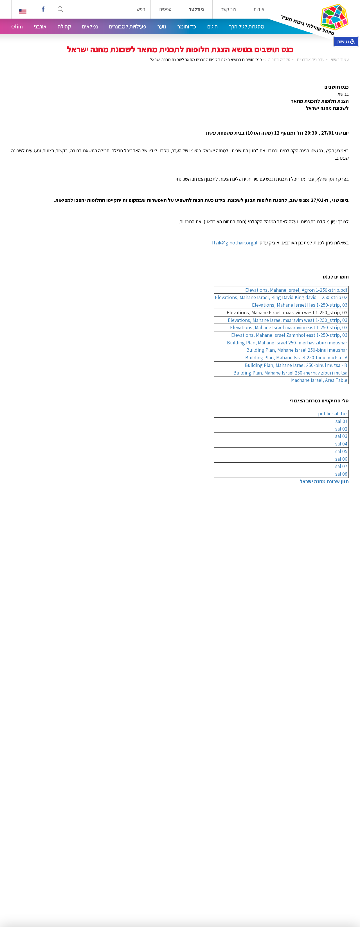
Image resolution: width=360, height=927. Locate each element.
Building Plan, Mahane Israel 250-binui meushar (296, 350)
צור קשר (228, 9)
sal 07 (341, 466)
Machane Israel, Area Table (319, 380)
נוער (162, 26)
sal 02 (341, 428)
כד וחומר (186, 26)
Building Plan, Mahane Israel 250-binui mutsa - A (296, 357)
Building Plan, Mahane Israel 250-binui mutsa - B (296, 365)
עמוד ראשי (340, 60)
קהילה (64, 26)
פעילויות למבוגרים (127, 26)
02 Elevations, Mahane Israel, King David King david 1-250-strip (281, 297)
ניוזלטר (196, 9)
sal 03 (341, 436)
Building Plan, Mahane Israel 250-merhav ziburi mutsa (290, 372)
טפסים (165, 9)
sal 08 (341, 474)
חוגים (212, 26)
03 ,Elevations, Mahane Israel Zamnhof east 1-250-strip (289, 335)
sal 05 (341, 451)
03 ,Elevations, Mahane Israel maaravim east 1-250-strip (288, 327)
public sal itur (332, 413)
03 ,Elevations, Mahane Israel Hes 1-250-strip (299, 305)
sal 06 (341, 459)
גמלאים (90, 26)
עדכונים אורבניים (311, 60)
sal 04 (341, 443)
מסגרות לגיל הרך (246, 26)
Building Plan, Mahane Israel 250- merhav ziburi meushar (287, 342)
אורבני (40, 26)
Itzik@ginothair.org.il (234, 242)
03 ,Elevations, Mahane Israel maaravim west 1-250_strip (287, 320)
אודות (258, 9)
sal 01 (341, 421)
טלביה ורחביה (279, 60)
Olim (17, 26)
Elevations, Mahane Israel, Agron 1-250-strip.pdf (296, 290)
